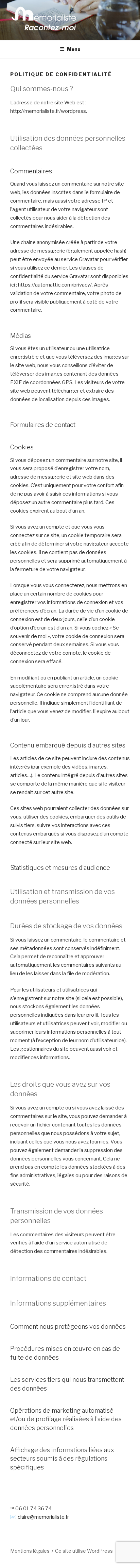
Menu (74, 49)
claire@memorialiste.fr (43, 1517)
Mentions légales (30, 1551)
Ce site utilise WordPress (84, 1551)
